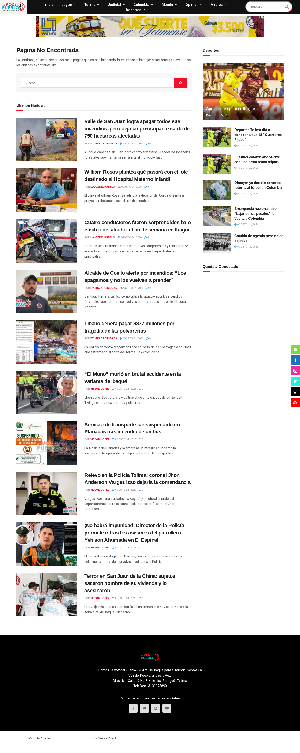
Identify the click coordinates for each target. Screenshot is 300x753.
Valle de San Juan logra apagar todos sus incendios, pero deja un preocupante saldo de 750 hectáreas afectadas (137, 128)
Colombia (141, 5)
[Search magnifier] (286, 7)
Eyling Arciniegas (103, 143)
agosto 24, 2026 (132, 143)
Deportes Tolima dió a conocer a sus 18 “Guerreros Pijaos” (258, 135)
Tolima (89, 5)
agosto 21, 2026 (247, 145)
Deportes (133, 10)
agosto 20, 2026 (247, 167)
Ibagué (66, 5)
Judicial (114, 5)
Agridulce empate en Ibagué (230, 108)
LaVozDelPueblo (102, 186)
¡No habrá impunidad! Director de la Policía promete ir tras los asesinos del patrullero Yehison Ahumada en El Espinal (134, 533)
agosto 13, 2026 (247, 246)
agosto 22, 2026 (219, 115)
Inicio (48, 5)
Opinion (192, 5)
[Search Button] (181, 83)
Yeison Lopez (99, 388)
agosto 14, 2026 (247, 224)
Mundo (167, 5)
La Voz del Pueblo (38, 738)
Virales (217, 5)
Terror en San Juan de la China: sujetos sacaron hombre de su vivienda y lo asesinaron (129, 583)
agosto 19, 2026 (247, 193)
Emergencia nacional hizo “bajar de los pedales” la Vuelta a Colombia (255, 213)
